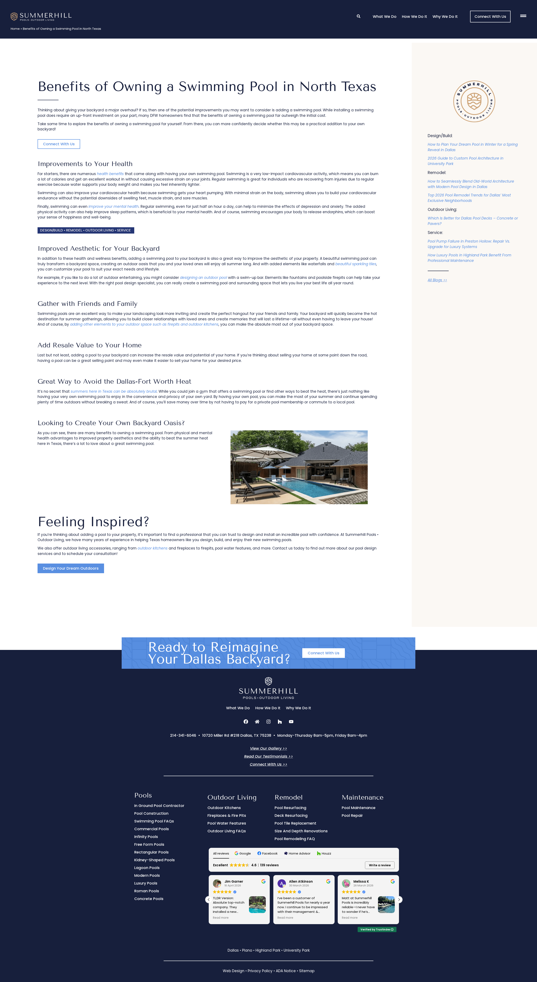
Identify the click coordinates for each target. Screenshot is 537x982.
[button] (86, 230)
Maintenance (362, 797)
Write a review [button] (380, 865)
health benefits (110, 173)
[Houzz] (279, 721)
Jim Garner (233, 881)
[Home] (257, 721)
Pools (143, 795)
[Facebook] (245, 721)
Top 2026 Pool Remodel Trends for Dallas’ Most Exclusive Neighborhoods (469, 198)
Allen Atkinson (301, 881)
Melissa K (361, 881)
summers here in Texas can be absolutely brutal (114, 391)
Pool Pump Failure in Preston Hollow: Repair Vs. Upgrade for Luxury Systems (469, 244)
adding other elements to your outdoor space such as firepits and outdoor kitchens (144, 324)
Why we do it (445, 16)
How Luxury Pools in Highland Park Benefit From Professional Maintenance (469, 258)
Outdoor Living (232, 797)
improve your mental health (114, 206)
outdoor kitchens (153, 548)
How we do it (414, 16)
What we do (384, 16)
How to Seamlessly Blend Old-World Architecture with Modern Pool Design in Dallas (471, 184)
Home (15, 29)
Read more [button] (221, 918)
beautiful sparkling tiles (355, 263)
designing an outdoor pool (203, 277)
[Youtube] (291, 721)
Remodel (289, 797)
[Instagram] (268, 721)
